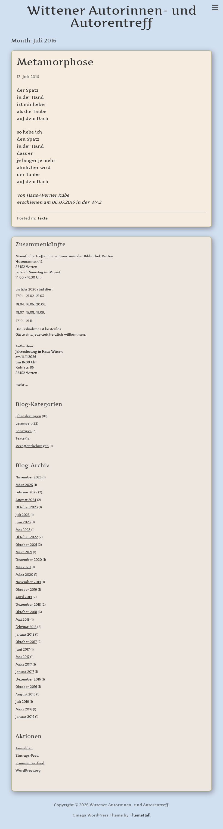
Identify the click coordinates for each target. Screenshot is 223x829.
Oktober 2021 (26, 545)
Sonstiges (24, 431)
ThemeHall (140, 815)
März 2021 (24, 552)
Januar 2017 (25, 672)
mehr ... (22, 384)
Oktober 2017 (26, 642)
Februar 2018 (26, 627)
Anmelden (24, 748)
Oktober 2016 (26, 687)
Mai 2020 (23, 567)
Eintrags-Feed (27, 755)
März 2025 (24, 485)
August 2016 (25, 694)
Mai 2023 (23, 530)
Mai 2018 (23, 619)
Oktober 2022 (27, 537)
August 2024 (26, 500)
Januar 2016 (25, 716)
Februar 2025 (26, 492)
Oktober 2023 (27, 507)
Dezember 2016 (28, 679)
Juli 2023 (23, 515)
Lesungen (24, 423)
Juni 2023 (23, 522)
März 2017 (24, 664)
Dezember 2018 (28, 604)
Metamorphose (55, 62)
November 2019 (28, 582)
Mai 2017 (22, 657)
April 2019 (24, 597)
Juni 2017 (23, 649)
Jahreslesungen (28, 416)
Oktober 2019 (26, 589)
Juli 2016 (22, 702)
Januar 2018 (25, 634)
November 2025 (29, 477)
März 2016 (24, 709)
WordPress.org (28, 770)
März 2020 (24, 575)
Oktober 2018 (26, 612)
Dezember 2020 (29, 560)
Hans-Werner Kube (47, 195)
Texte (42, 218)
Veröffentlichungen (32, 446)
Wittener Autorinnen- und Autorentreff (111, 16)
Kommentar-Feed (30, 763)
